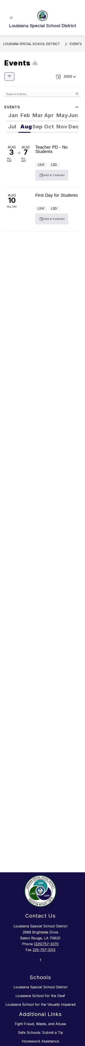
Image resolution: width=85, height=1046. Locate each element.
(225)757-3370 (46, 944)
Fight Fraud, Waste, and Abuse (40, 1024)
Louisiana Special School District (31, 44)
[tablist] (42, 115)
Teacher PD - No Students (51, 149)
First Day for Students (56, 195)
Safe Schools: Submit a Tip (40, 1032)
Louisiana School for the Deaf (40, 996)
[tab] (13, 115)
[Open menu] (11, 17)
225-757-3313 (44, 950)
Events (76, 44)
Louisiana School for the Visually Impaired (40, 1004)
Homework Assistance (40, 1041)
